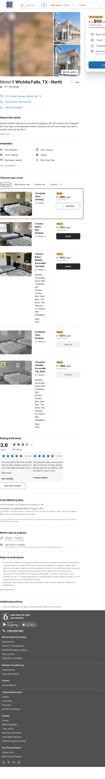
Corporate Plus (8, 670)
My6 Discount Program (11, 756)
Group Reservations (10, 674)
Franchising (7, 701)
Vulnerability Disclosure (12, 737)
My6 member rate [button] (22, 184)
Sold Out (68, 344)
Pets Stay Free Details (11, 733)
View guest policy (7, 589)
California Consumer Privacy (14, 741)
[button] (40, 96)
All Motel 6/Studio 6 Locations (15, 650)
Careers (5, 697)
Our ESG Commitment (11, 709)
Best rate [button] (6, 185)
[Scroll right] (61, 185)
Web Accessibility (9, 724)
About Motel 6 (8, 642)
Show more (6, 473)
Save (77, 82)
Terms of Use (7, 729)
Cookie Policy (8, 752)
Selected (70, 206)
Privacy (5, 720)
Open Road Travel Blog (12, 658)
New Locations (8, 654)
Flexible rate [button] (40, 184)
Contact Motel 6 (9, 685)
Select (68, 236)
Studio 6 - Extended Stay (13, 646)
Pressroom (6, 705)
